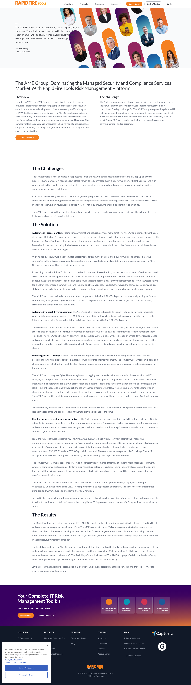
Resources (99, 4)
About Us (102, 638)
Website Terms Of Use (134, 643)
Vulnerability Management (126, 610)
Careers (101, 648)
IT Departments (25, 638)
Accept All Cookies (26, 668)
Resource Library (78, 638)
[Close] (47, 646)
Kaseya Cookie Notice (13, 660)
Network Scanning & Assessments (109, 610)
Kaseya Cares (104, 653)
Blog (73, 643)
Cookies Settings (133, 655)
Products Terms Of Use (134, 648)
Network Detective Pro (54, 638)
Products (84, 4)
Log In (169, 4)
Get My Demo (134, 4)
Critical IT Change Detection (144, 610)
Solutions (68, 4)
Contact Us (103, 643)
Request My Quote (46, 615)
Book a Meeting (153, 4)
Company (115, 4)
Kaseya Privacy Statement (16, 662)
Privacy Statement (132, 638)
